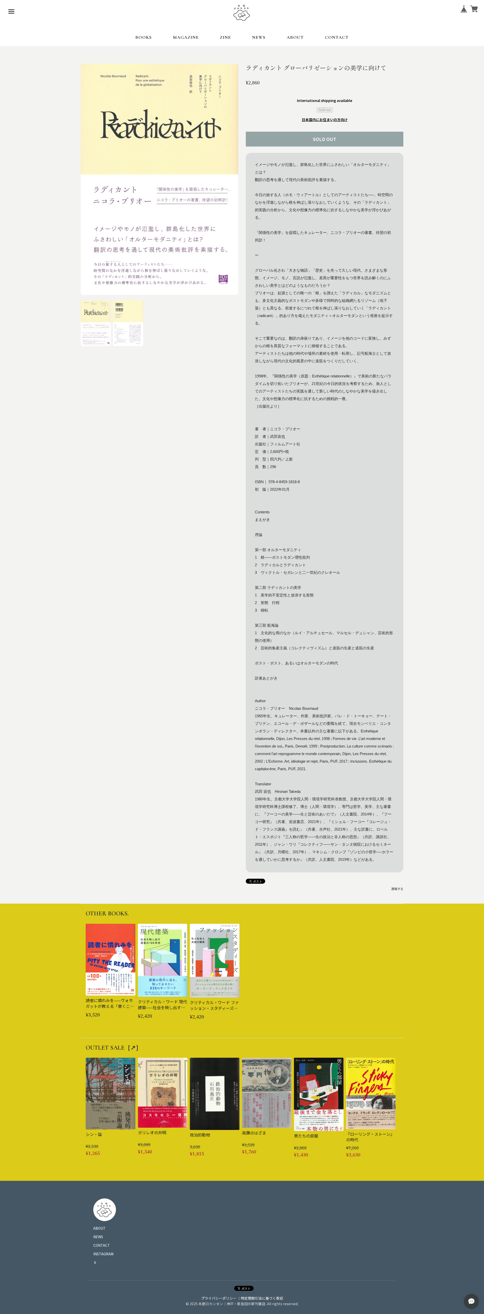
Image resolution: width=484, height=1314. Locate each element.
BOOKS (143, 37)
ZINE (225, 37)
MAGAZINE (186, 37)
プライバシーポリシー (218, 1298)
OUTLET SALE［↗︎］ (114, 1047)
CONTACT (337, 37)
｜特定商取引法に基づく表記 (260, 1298)
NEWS (258, 37)
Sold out (325, 110)
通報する (397, 888)
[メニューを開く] (11, 11)
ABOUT (295, 37)
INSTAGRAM (103, 1253)
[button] (96, 323)
